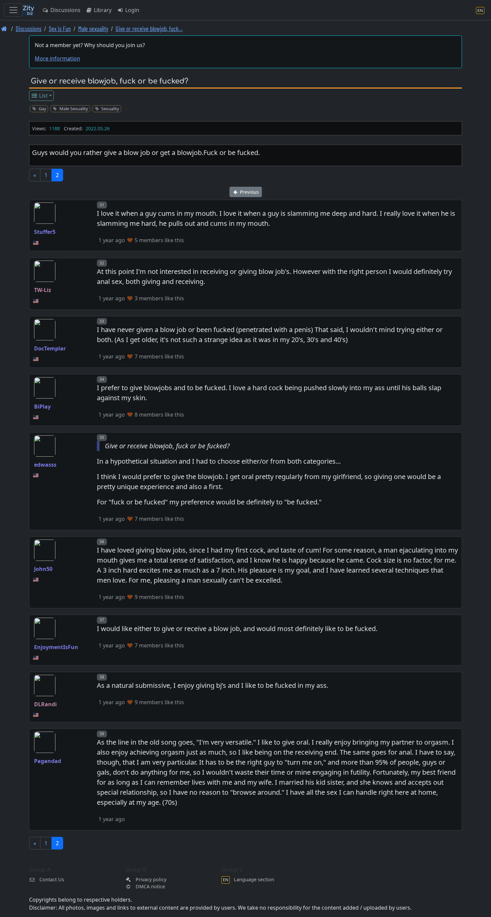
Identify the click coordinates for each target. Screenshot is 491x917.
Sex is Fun (60, 28)
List (43, 95)
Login (131, 10)
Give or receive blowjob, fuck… (149, 28)
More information (57, 58)
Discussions (64, 10)
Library (102, 10)
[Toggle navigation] (13, 10)
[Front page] (4, 28)
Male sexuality (93, 28)
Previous (248, 192)
